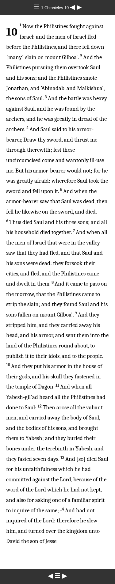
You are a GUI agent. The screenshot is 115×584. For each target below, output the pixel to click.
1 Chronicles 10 (55, 8)
